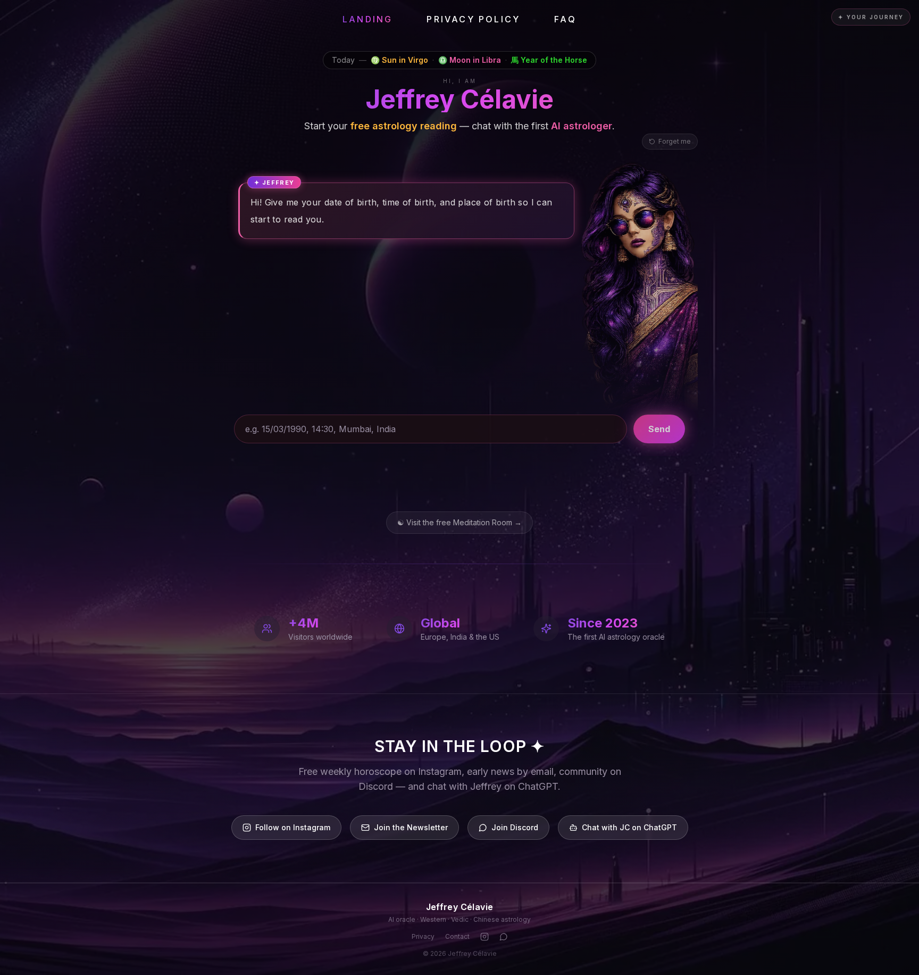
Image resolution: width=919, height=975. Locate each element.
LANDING (367, 19)
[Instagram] (484, 936)
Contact (457, 936)
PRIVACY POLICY (473, 19)
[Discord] (503, 936)
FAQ (565, 19)
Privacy (423, 936)
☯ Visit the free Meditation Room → (459, 522)
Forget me (674, 141)
